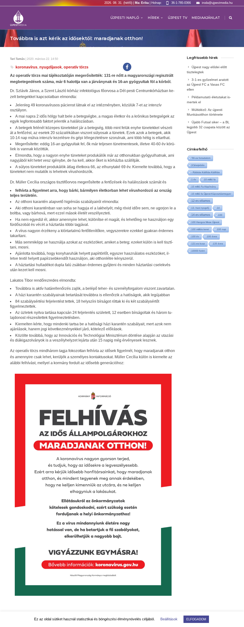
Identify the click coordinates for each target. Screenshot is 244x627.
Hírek (153, 18)
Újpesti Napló (124, 18)
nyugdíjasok (50, 67)
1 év (193, 179)
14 (218, 208)
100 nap (221, 229)
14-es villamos (200, 215)
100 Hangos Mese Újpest (205, 222)
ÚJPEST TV (177, 18)
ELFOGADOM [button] (196, 619)
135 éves (218, 243)
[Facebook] (127, 67)
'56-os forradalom (200, 158)
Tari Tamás (17, 59)
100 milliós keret (200, 229)
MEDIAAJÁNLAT (206, 18)
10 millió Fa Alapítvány (203, 186)
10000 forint (198, 250)
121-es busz (198, 243)
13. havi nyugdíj (200, 208)
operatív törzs (76, 67)
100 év (195, 236)
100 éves (212, 236)
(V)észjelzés (197, 165)
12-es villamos (200, 200)
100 (220, 215)
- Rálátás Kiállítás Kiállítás (205, 172)
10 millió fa (210, 179)
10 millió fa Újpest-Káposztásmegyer (211, 193)
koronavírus (26, 67)
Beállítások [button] (169, 619)
